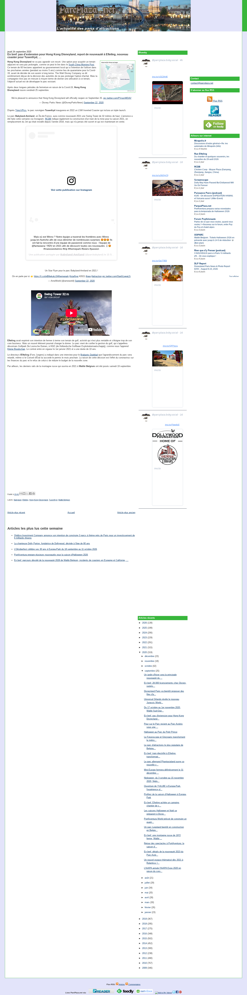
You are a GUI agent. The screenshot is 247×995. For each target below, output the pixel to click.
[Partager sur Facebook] (30, 493)
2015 (145, 938)
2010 (145, 963)
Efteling (25, 500)
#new (88, 276)
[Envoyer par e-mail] (21, 493)
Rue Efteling (200, 154)
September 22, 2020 (94, 102)
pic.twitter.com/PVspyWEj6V (117, 98)
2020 (145, 652)
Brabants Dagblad (89, 355)
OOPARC (198, 235)
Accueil (71, 512)
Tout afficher (234, 276)
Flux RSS (217, 101)
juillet (147, 882)
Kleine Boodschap (16, 349)
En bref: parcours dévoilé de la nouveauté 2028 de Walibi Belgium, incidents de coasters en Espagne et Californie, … (71, 560)
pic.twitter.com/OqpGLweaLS (116, 276)
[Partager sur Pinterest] (33, 493)
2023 (145, 637)
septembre (150, 671)
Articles (121, 984)
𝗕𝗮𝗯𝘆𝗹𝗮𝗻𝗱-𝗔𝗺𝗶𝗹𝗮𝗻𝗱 (72, 254)
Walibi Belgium (64, 500)
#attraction (96, 276)
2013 (145, 948)
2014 (145, 943)
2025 (145, 628)
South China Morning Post (81, 64)
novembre (150, 661)
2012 (145, 953)
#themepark (63, 276)
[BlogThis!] (24, 493)
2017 (145, 928)
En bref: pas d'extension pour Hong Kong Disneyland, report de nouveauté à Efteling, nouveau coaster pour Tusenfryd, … (67, 56)
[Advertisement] (123, 39)
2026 (145, 622)
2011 (145, 958)
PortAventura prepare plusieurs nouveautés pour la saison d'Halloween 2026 (51, 554)
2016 (145, 933)
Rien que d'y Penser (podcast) (209, 250)
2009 (145, 968)
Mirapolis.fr (200, 140)
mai (147, 892)
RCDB (197, 166)
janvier (148, 912)
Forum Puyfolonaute (205, 219)
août (147, 878)
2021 (145, 647)
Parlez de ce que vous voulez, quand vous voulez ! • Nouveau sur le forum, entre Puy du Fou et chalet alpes (213, 224)
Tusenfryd (53, 500)
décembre (150, 656)
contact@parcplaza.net (202, 83)
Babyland (17, 500)
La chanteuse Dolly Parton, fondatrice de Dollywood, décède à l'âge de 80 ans (52, 543)
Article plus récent (16, 512)
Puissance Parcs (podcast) (208, 193)
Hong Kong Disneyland (38, 500)
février (148, 907)
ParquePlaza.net (202, 206)
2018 (145, 923)
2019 (145, 919)
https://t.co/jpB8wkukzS (45, 276)
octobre (149, 666)
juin (147, 887)
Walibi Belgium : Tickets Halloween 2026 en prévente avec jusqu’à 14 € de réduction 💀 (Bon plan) (214, 240)
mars (147, 902)
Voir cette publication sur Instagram (71, 190)
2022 (145, 642)
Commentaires (134, 984)
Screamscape (201, 180)
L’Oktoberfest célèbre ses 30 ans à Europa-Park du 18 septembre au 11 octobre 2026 (55, 549)
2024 (145, 632)
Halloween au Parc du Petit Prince (160, 732)
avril (147, 897)
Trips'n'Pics (20, 110)
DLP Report (200, 263)
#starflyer (73, 276)
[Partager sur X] (27, 493)
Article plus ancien (126, 512)
